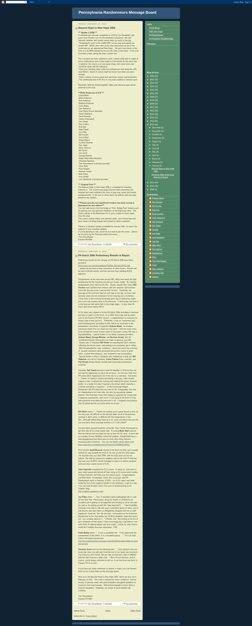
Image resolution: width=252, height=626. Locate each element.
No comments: (132, 244)
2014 (152, 118)
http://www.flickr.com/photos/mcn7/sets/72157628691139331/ (104, 445)
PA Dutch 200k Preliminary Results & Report (104, 255)
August (155, 141)
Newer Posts (79, 611)
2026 (152, 76)
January (155, 166)
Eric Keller (156, 226)
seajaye (155, 277)
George (155, 230)
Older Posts (136, 611)
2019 (152, 100)
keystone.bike (158, 273)
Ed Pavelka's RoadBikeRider (161, 39)
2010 (152, 186)
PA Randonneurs (156, 35)
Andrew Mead (158, 198)
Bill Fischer (157, 206)
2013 (152, 121)
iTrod (154, 265)
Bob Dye (155, 210)
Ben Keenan (157, 202)
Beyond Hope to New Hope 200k (96, 27)
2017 (152, 107)
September (157, 138)
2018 (152, 104)
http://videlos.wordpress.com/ (90, 491)
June (154, 148)
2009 (152, 190)
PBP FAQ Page (155, 32)
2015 (152, 114)
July (154, 145)
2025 (152, 80)
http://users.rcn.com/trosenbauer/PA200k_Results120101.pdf (104, 266)
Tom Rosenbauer (159, 261)
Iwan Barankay (158, 238)
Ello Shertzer (157, 222)
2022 (152, 90)
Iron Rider (156, 234)
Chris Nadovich (158, 218)
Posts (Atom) (91, 616)
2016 (152, 111)
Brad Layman (157, 214)
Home (107, 611)
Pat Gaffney (157, 249)
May (154, 152)
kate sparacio (157, 269)
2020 (152, 97)
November (156, 131)
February (156, 162)
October (155, 134)
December (156, 128)
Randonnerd (157, 253)
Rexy (154, 257)
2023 (152, 86)
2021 (152, 93)
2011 (152, 183)
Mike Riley (156, 245)
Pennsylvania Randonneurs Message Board (117, 12)
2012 (152, 125)
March (155, 159)
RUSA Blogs (154, 28)
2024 (152, 83)
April (154, 155)
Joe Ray (155, 242)
